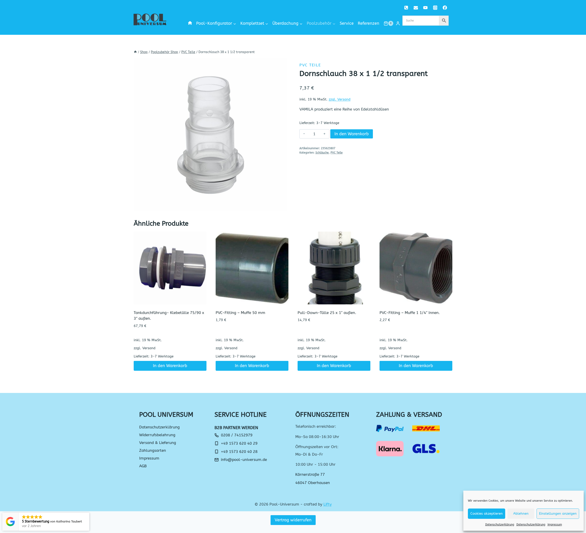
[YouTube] (425, 7)
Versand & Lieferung (157, 442)
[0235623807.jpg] (210, 134)
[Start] (135, 52)
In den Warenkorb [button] (170, 365)
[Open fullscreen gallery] (282, 206)
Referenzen (368, 23)
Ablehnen (521, 513)
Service (347, 23)
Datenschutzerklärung (499, 524)
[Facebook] (445, 7)
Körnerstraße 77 (310, 474)
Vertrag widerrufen (293, 519)
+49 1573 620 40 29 (239, 443)
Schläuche (322, 152)
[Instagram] (435, 7)
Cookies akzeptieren (486, 513)
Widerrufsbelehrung (157, 435)
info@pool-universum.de (244, 459)
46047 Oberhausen (312, 482)
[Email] (416, 7)
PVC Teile (310, 65)
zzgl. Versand (339, 99)
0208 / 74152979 (236, 435)
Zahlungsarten (152, 450)
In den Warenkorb (351, 133)
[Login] (398, 23)
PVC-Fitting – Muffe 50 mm (240, 312)
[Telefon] (406, 7)
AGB (143, 466)
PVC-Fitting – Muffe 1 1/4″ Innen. (410, 312)
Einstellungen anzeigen (558, 513)
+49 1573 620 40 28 (239, 451)
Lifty (327, 504)
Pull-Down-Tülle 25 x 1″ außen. (327, 312)
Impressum (555, 524)
